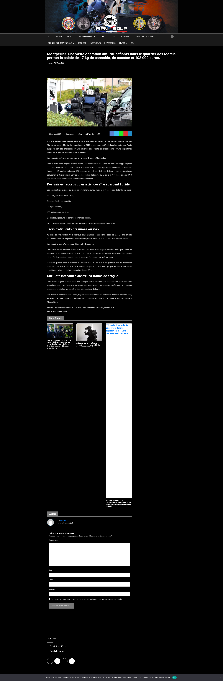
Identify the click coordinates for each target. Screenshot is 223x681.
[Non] (220, 677)
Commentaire (54, 540)
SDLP (113, 37)
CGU (132, 43)
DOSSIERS (82, 43)
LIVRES (122, 43)
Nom (51, 570)
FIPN (69, 37)
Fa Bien (63, 520)
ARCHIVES (125, 37)
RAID (103, 37)
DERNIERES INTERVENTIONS (60, 43)
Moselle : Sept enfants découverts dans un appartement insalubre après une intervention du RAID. (118, 503)
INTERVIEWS (95, 43)
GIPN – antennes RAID (86, 37)
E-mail (52, 580)
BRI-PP (59, 37)
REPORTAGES (110, 43)
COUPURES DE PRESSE (144, 37)
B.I (49, 37)
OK (174, 677)
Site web (52, 589)
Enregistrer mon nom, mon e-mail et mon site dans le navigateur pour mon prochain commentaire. (87, 599)
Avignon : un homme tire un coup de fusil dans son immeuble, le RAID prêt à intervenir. (88, 345)
